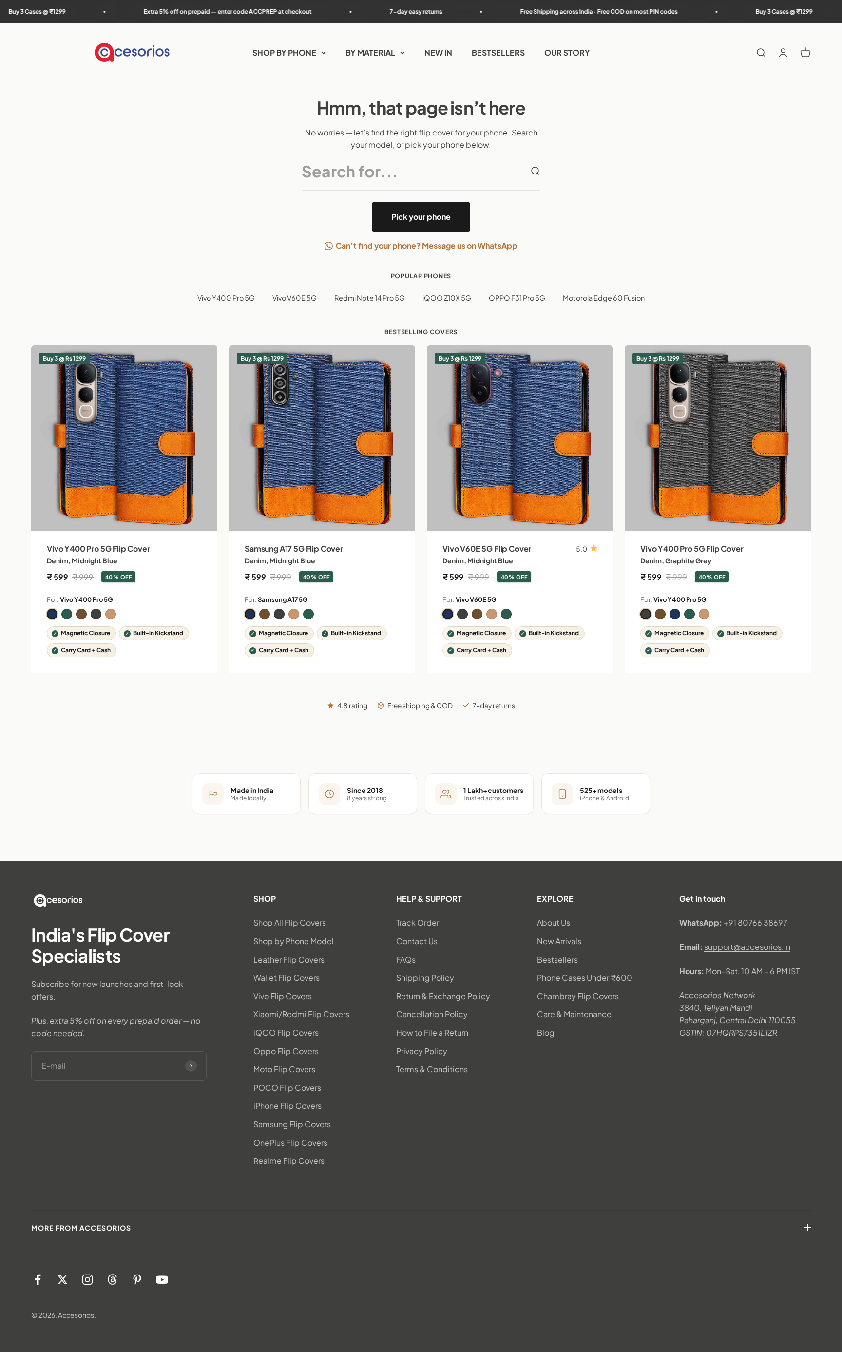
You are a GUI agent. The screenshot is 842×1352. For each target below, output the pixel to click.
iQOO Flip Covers (286, 1032)
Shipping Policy (425, 977)
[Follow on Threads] (112, 1279)
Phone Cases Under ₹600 (584, 977)
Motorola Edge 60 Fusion (604, 297)
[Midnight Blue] (52, 614)
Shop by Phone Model (293, 941)
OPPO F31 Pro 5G (517, 297)
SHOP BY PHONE (284, 52)
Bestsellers (557, 959)
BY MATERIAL (370, 52)
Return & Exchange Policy (443, 996)
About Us (553, 922)
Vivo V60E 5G (294, 297)
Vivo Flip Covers (282, 996)
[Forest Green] (66, 614)
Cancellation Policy (432, 1014)
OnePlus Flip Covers (290, 1143)
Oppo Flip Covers (286, 1051)
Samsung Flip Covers (292, 1124)
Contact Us (417, 941)
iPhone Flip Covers (287, 1106)
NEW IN (438, 52)
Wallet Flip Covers (286, 977)
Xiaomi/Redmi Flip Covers (301, 1014)
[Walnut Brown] (81, 614)
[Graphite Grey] (96, 614)
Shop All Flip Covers (289, 922)
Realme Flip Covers (289, 1161)
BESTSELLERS (498, 52)
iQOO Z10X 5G (446, 297)
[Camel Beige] (110, 614)
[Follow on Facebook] (37, 1279)
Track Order (417, 922)
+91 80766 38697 (755, 922)
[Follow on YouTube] (162, 1279)
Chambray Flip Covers (578, 996)
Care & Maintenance (574, 1014)
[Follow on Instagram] (87, 1279)
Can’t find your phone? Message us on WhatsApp (426, 245)
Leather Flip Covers (289, 959)
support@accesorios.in (747, 947)
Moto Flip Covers (284, 1069)
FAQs (406, 959)
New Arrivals (559, 941)
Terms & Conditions (432, 1069)
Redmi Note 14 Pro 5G (369, 297)
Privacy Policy (421, 1051)
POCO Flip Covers (287, 1087)
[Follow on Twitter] (62, 1279)
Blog (546, 1032)
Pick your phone (421, 217)
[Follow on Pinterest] (137, 1279)
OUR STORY (567, 52)
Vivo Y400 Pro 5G (226, 297)
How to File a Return (432, 1032)
